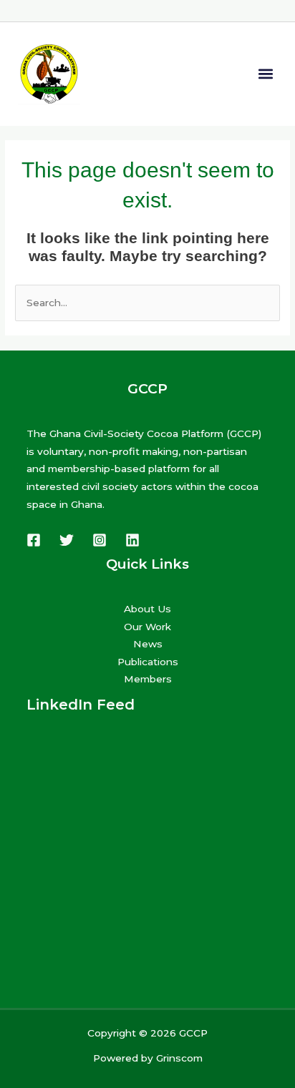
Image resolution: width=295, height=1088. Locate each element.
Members (148, 679)
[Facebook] (33, 540)
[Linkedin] (132, 540)
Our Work (147, 626)
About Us (147, 608)
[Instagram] (99, 540)
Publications (147, 661)
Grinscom (179, 1058)
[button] (265, 74)
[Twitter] (66, 540)
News (148, 644)
